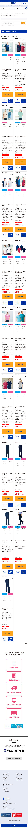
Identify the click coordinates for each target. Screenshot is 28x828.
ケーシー (8, 8)
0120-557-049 (7, 804)
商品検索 (6, 13)
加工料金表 (5, 777)
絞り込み (14, 825)
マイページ (5, 778)
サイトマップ (5, 788)
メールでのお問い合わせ (14, 758)
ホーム (2, 13)
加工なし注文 (4, 100)
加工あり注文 (10, 100)
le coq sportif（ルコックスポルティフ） (11, 15)
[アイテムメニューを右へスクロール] (25, 8)
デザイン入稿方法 (19, 774)
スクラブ (2, 8)
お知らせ (17, 773)
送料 (16, 777)
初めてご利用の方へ (6, 773)
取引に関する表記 (19, 778)
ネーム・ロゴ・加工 (6, 775)
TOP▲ (25, 643)
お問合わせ (5, 779)
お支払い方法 (18, 775)
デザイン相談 (5, 774)
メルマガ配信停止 (6, 791)
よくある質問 (5, 787)
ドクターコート (17, 8)
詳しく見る (7, 94)
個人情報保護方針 (6, 783)
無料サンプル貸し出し (19, 779)
